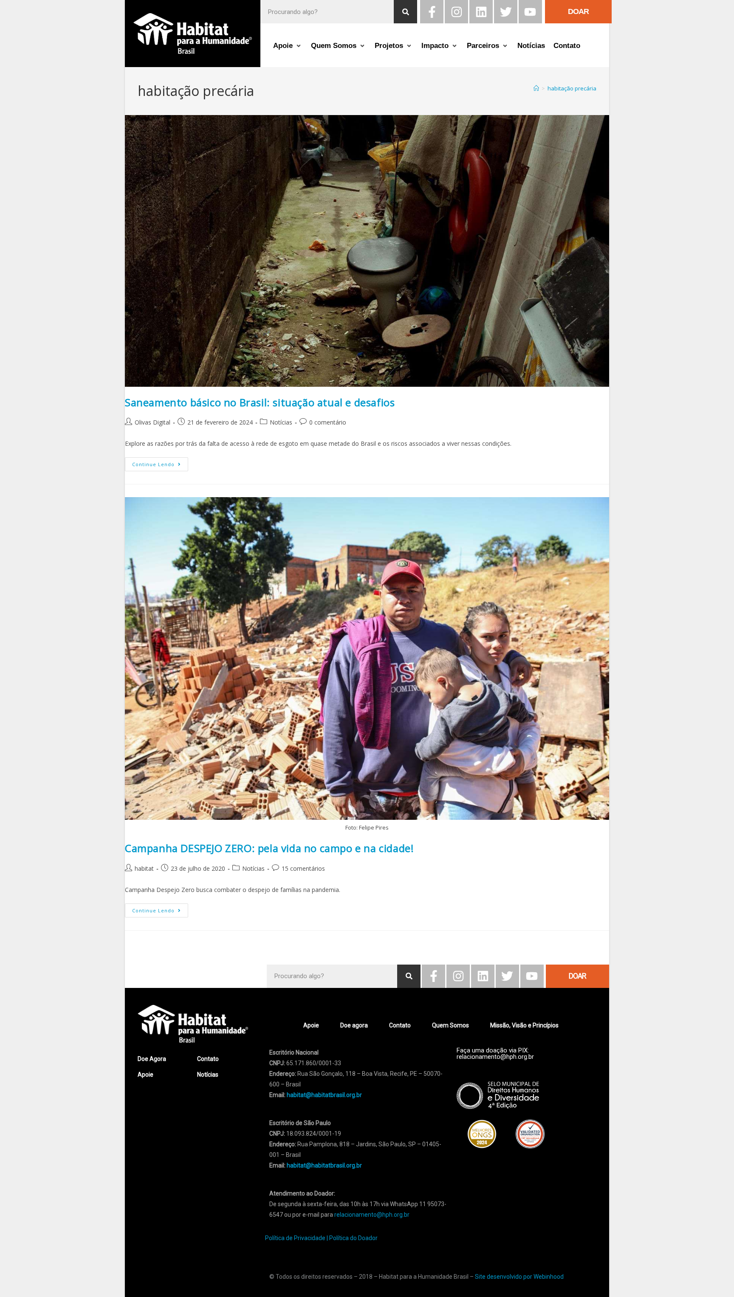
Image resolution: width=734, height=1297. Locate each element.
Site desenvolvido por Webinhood (519, 1276)
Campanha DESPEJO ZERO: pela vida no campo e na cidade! (269, 848)
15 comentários (303, 868)
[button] (288, 46)
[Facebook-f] (431, 11)
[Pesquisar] (405, 11)
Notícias (281, 422)
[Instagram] (456, 11)
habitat (144, 868)
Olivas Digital (152, 422)
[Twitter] (505, 11)
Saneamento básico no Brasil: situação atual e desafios (260, 402)
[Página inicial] (536, 88)
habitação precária (572, 88)
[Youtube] (530, 11)
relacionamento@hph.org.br (371, 1214)
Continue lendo (160, 462)
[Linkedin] (481, 11)
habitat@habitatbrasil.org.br (324, 1165)
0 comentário (327, 422)
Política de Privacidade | (296, 1238)
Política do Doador (353, 1238)
